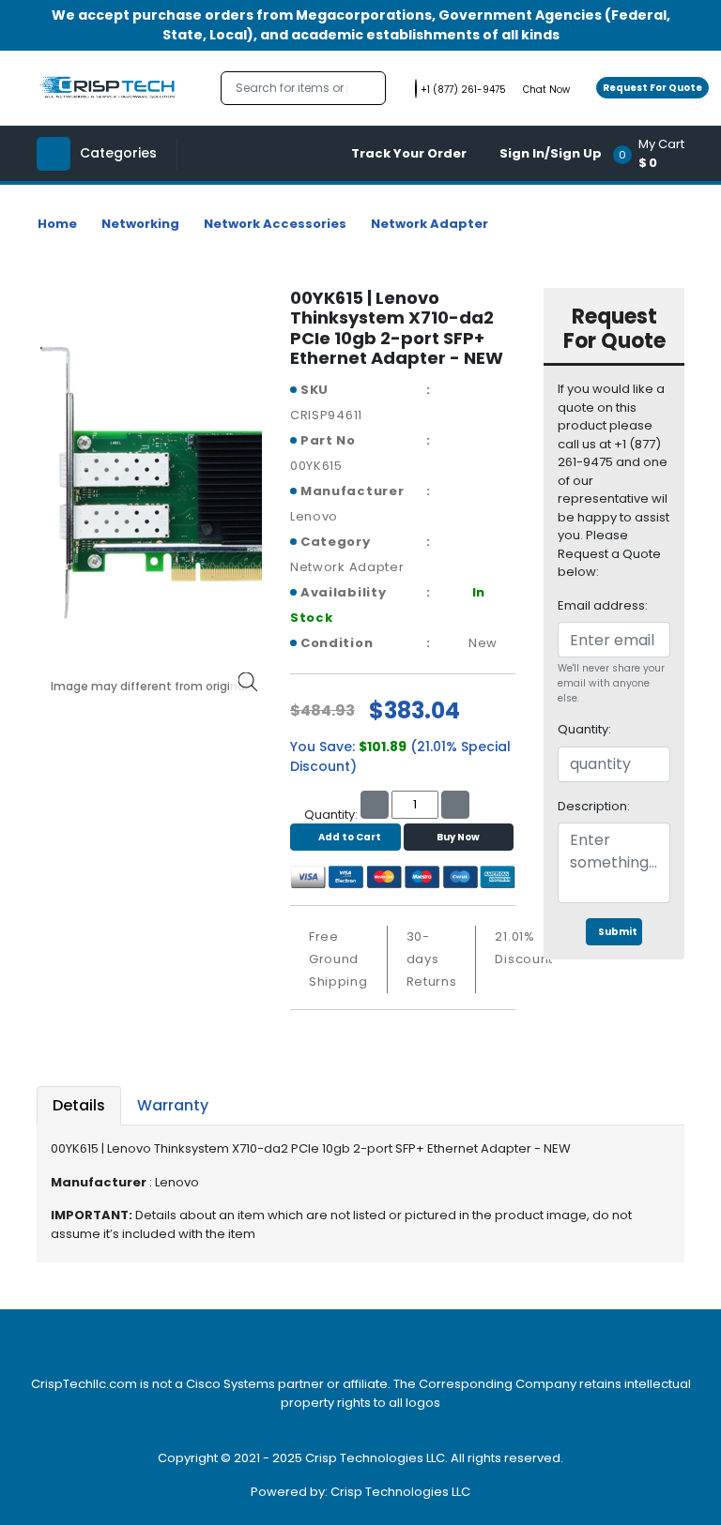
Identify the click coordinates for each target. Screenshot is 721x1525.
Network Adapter (429, 224)
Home (57, 224)
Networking (140, 224)
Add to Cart (349, 837)
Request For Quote (652, 88)
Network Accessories (275, 224)
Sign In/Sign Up (550, 153)
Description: (594, 806)
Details (79, 1105)
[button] (654, 153)
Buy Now (458, 837)
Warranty (172, 1105)
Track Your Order (409, 153)
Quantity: (584, 729)
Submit (617, 932)
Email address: (603, 605)
